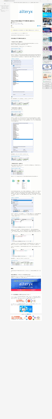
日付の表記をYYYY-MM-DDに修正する (4, 5)
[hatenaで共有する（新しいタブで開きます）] (37, 25)
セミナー (29, 2)
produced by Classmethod (12, 0)
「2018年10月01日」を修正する (4, 7)
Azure (26, 2)
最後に (1, 9)
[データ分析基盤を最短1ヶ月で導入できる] (26, 318)
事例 (36, 2)
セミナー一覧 (47, 83)
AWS (16, 2)
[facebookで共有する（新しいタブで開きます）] (39, 25)
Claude (19, 2)
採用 (37, 2)
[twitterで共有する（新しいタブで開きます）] (40, 25)
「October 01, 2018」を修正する (4, 6)
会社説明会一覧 (47, 85)
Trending (15, 2)
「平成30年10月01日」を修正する (5, 8)
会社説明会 (32, 2)
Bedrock (21, 2)
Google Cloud (24, 2)
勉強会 (34, 2)
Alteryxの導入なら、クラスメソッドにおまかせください (5, 11)
